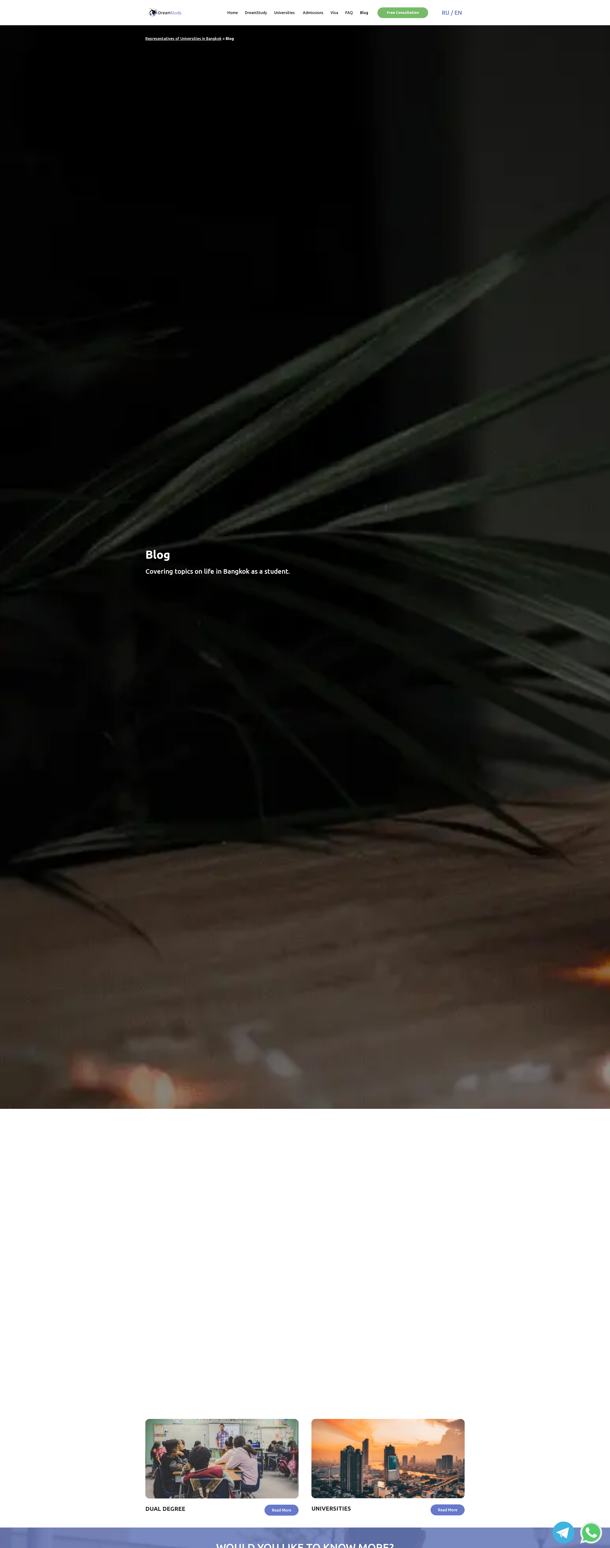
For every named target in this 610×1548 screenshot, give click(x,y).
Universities (285, 12)
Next (162, 1411)
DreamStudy (256, 12)
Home (232, 12)
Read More (168, 1244)
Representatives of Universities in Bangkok (183, 38)
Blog (364, 12)
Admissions (313, 12)
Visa (334, 12)
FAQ (349, 12)
